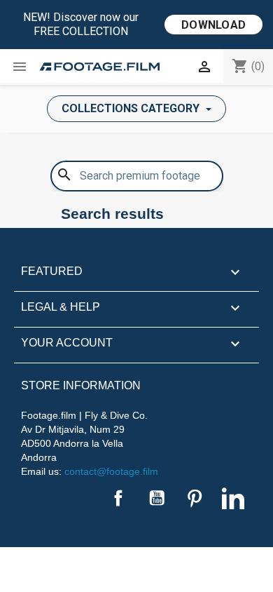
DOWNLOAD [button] (213, 25)
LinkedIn (233, 498)
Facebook (118, 498)
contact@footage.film (111, 471)
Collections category (132, 108)
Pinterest (194, 498)
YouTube (157, 498)
